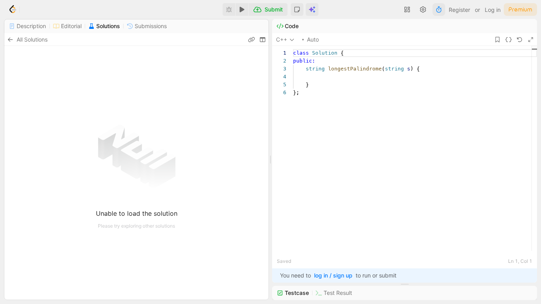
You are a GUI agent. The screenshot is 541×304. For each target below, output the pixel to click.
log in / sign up (333, 275)
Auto (313, 39)
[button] (297, 9)
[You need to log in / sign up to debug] (229, 9)
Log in (493, 9)
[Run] (242, 9)
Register (459, 9)
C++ (281, 39)
